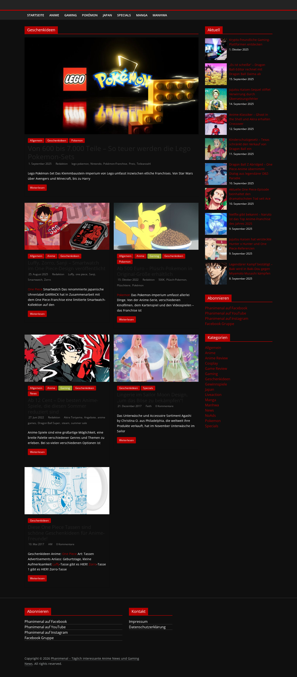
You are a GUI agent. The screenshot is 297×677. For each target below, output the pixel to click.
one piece (81, 274)
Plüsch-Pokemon (176, 280)
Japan (107, 15)
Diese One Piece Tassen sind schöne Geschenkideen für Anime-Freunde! (66, 533)
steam (65, 423)
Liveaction (213, 394)
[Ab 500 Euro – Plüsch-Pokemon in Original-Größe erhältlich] (156, 205)
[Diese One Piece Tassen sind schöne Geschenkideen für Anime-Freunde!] (67, 469)
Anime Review (216, 358)
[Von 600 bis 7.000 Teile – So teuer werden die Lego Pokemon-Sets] (112, 40)
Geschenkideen (56, 140)
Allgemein (36, 140)
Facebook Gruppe (219, 323)
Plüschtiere (123, 285)
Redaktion (62, 164)
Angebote (90, 417)
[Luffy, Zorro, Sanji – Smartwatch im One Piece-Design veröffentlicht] (67, 205)
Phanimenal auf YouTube (225, 313)
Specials (124, 15)
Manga (141, 15)
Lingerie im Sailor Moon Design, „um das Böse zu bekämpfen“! (152, 397)
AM (50, 544)
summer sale (79, 423)
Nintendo (96, 164)
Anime (54, 15)
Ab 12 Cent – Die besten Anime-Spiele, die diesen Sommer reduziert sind (63, 406)
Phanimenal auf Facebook (226, 308)
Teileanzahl (144, 164)
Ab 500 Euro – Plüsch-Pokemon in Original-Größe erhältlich (154, 271)
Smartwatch (35, 280)
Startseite (35, 15)
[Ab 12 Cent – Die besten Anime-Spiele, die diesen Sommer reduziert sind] (67, 337)
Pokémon (90, 15)
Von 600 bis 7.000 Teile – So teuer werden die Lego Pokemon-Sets (109, 152)
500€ (162, 280)
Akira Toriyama (73, 417)
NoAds (210, 415)
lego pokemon (80, 164)
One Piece (35, 289)
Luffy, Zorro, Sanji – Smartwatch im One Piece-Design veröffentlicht (66, 265)
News (33, 393)
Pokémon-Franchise (115, 164)
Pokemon (77, 140)
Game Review (216, 368)
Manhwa (160, 15)
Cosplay (211, 363)
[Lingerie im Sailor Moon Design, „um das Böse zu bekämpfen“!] (156, 337)
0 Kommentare (164, 406)
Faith (149, 406)
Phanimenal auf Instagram (226, 318)
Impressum (138, 621)
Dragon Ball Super (49, 423)
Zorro (47, 280)
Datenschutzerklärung (147, 627)
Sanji (92, 274)
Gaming (70, 15)
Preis (132, 164)
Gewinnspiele (216, 384)
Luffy (71, 274)
